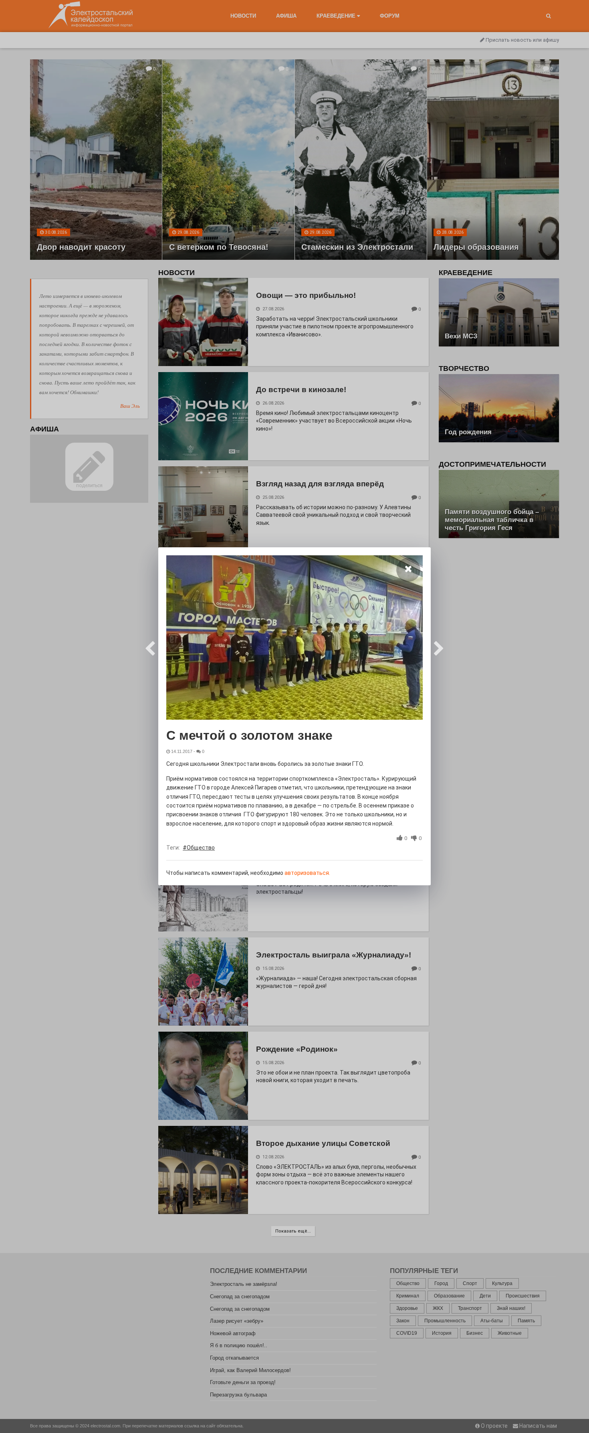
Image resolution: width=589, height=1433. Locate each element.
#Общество (199, 847)
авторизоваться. (307, 873)
